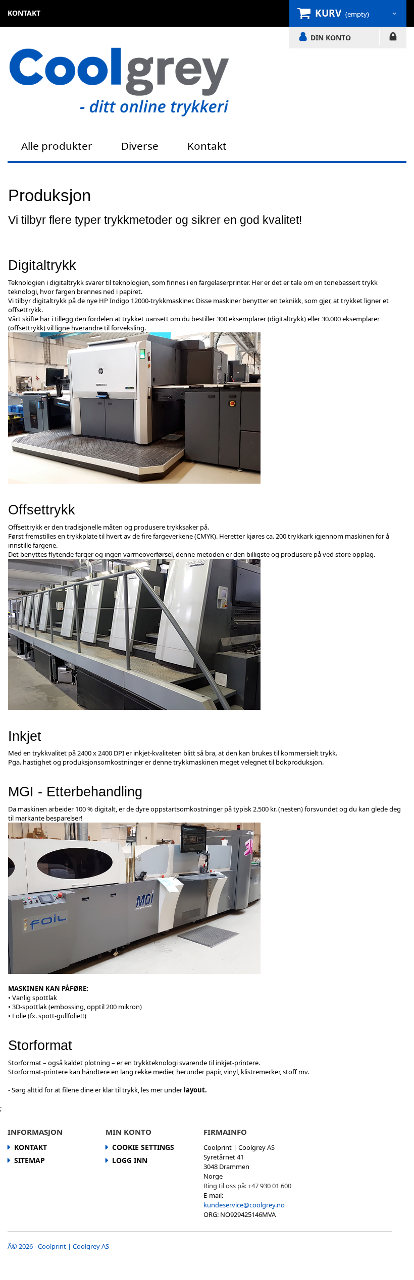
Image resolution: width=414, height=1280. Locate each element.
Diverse (140, 146)
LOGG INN (393, 38)
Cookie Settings (143, 1147)
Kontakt (207, 146)
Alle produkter (56, 146)
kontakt (24, 13)
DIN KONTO (330, 37)
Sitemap (29, 1160)
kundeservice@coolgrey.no (244, 1204)
